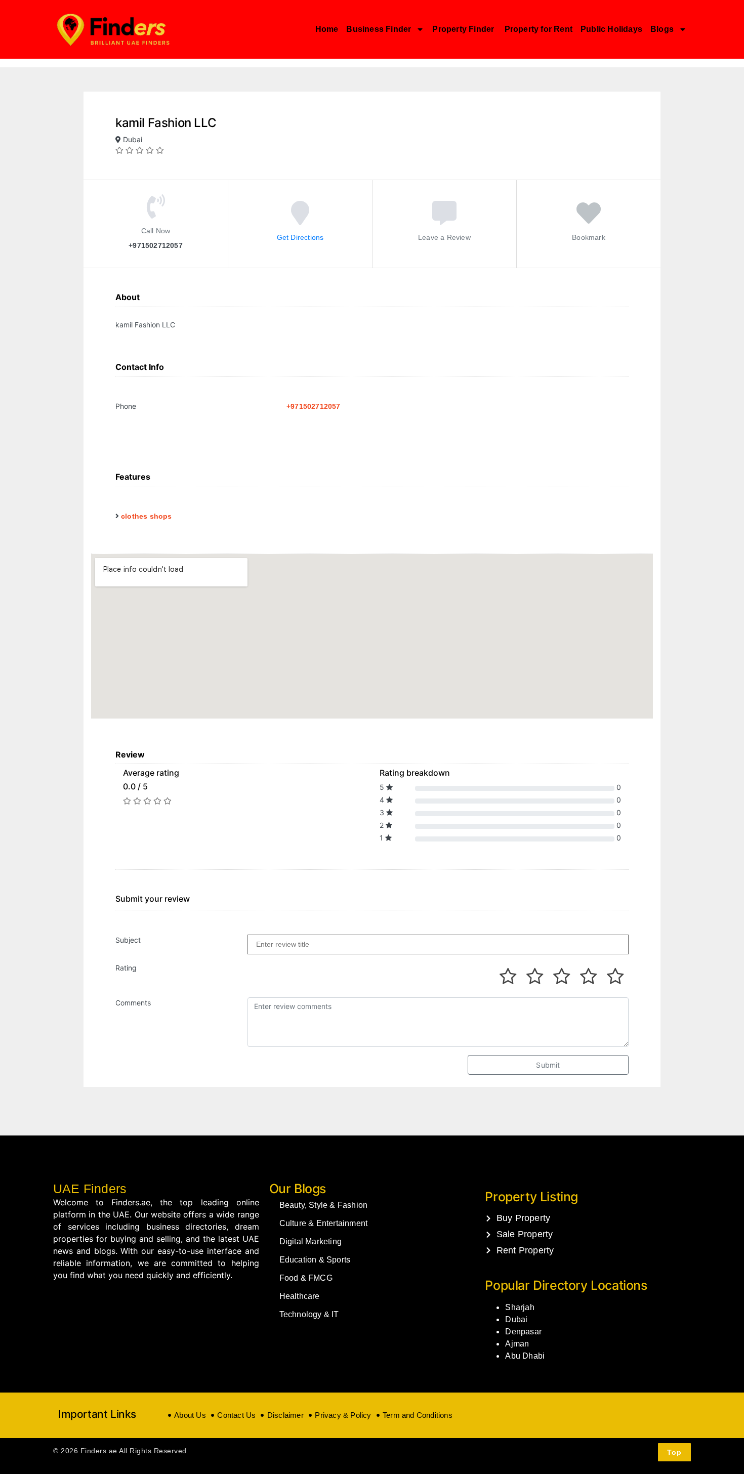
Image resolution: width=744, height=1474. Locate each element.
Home (327, 29)
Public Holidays (611, 29)
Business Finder (378, 29)
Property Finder (464, 29)
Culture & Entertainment (323, 1223)
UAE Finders (90, 1189)
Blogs (662, 29)
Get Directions (300, 237)
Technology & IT (309, 1314)
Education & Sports (315, 1259)
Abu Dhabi (525, 1356)
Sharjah (519, 1307)
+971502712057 (313, 406)
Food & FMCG (306, 1278)
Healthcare (299, 1296)
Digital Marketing (310, 1241)
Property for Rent (538, 29)
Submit (548, 1065)
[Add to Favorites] (588, 220)
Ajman (517, 1343)
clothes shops (146, 516)
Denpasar (523, 1331)
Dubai (516, 1319)
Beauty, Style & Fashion (323, 1205)
